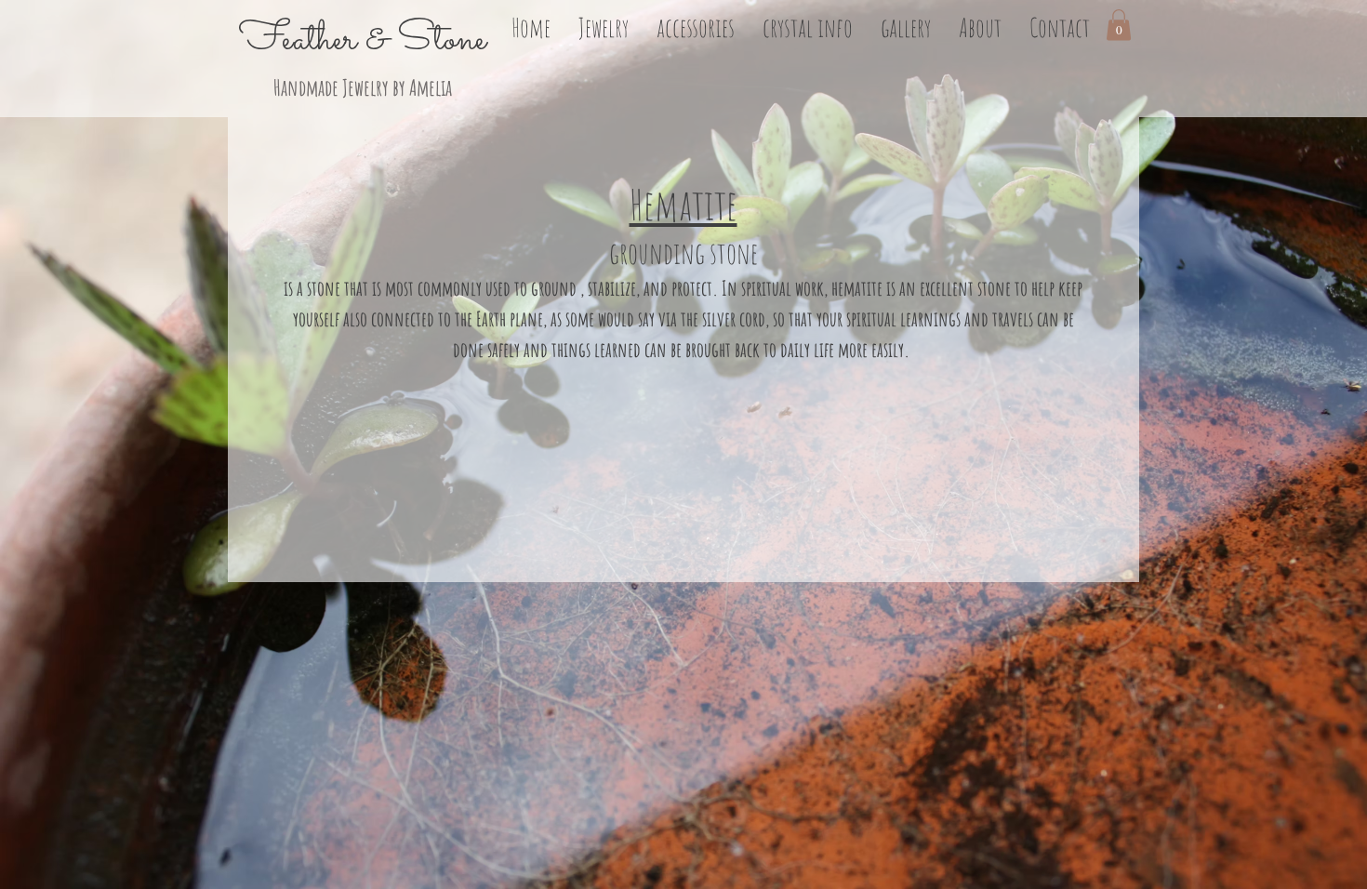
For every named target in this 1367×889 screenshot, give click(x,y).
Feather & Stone (362, 40)
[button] (603, 25)
